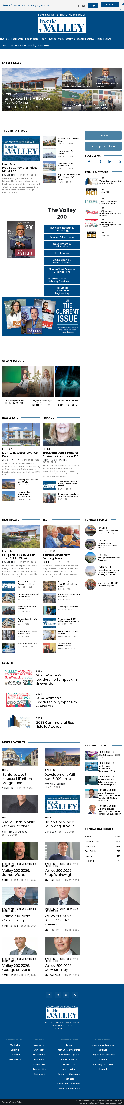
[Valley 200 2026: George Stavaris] (20, 946)
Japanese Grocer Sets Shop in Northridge (108, 531)
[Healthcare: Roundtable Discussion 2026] (91, 766)
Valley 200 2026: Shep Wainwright (59, 872)
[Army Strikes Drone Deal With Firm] (49, 598)
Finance (48, 417)
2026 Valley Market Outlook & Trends (108, 202)
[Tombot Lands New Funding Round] (61, 536)
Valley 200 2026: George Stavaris (16, 967)
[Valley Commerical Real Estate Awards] (91, 181)
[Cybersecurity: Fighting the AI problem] (67, 381)
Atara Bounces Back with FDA (27, 607)
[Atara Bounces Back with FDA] (9, 610)
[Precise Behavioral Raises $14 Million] (21, 148)
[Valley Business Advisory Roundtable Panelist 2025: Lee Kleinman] (91, 793)
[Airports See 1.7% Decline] (49, 153)
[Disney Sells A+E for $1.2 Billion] (49, 141)
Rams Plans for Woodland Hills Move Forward (107, 545)
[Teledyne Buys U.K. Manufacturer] (49, 648)
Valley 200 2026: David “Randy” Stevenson (58, 920)
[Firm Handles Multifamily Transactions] (9, 496)
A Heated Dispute (106, 585)
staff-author (10, 880)
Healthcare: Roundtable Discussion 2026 (106, 769)
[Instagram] (99, 162)
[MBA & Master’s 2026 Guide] (91, 755)
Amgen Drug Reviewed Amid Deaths (28, 595)
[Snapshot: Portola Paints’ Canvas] (107, 100)
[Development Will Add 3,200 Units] (9, 484)
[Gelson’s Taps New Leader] (77, 100)
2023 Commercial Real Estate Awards (55, 724)
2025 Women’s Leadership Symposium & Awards (110, 224)
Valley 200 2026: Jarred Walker (16, 872)
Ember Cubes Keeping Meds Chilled (28, 632)
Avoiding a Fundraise (68, 606)
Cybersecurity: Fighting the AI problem (67, 401)
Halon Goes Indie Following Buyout (59, 824)
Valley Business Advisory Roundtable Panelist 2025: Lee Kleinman (109, 796)
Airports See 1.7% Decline (65, 152)
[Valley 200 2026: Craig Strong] (20, 896)
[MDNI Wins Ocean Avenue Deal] (49, 166)
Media (5, 770)
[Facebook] (89, 162)
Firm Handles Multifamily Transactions (24, 494)
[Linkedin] (110, 162)
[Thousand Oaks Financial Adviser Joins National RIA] (61, 434)
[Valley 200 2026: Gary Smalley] (62, 946)
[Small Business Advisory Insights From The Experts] (91, 780)
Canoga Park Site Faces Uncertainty (109, 558)
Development (104, 567)
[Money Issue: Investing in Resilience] (41, 381)
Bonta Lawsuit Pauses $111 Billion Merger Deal (17, 778)
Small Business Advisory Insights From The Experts (107, 782)
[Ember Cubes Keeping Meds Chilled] (9, 635)
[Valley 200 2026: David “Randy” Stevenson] (62, 896)
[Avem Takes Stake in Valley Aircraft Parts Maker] (49, 485)
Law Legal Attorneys (109, 583)
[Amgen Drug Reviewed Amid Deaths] (9, 598)
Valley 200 (104, 192)
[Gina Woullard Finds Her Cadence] (107, 78)
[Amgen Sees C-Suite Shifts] (9, 623)
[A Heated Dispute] (90, 584)
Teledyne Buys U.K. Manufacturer (66, 644)
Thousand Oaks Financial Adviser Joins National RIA (60, 454)
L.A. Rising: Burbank (15, 400)
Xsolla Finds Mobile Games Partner (18, 824)
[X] (75, 995)
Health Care (11, 94)
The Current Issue (14, 130)
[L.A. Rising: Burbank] (15, 381)
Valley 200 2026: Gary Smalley (58, 967)
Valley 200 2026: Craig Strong (16, 918)
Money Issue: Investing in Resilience (41, 401)
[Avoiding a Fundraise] (49, 610)
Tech (46, 520)
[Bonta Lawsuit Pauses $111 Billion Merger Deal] (20, 757)
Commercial (104, 528)
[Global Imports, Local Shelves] (49, 635)
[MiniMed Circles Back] (9, 648)
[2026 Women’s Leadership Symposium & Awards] (91, 211)
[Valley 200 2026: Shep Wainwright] (62, 851)
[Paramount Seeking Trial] (77, 78)
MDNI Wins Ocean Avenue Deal (66, 164)
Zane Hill (47, 562)
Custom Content (97, 745)
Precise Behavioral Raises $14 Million (19, 169)
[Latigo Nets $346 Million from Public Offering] (32, 89)
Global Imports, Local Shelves (68, 632)
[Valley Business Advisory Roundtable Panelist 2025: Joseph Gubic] (91, 809)
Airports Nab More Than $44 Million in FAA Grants (69, 177)
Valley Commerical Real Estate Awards (110, 182)
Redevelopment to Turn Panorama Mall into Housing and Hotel (108, 572)
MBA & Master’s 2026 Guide (109, 756)
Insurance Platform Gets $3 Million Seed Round (67, 584)
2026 (101, 178)
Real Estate (10, 417)
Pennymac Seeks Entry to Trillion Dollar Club (68, 495)
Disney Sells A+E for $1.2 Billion (69, 139)
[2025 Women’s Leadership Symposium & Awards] (91, 223)
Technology (49, 551)
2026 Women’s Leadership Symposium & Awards (110, 213)
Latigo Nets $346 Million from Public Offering (18, 556)
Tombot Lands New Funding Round (56, 556)
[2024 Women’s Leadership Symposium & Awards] (19, 700)
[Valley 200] (91, 191)
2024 (39, 694)
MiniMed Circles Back (27, 643)
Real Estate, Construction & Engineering (19, 865)
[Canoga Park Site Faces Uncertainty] (90, 557)
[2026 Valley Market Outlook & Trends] (91, 201)
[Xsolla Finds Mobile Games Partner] (20, 804)
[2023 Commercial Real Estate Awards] (19, 722)
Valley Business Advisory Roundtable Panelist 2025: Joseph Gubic (109, 812)
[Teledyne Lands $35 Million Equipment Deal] (49, 623)
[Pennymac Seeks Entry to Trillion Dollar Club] (49, 498)
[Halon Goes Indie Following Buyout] (62, 804)
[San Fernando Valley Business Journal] (62, 23)
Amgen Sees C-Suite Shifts (27, 620)
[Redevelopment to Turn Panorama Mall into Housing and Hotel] (90, 571)
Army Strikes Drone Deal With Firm (69, 595)
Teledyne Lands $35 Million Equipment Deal (68, 620)
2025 (101, 220)
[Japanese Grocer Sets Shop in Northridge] (90, 530)
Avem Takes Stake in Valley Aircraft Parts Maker (67, 483)
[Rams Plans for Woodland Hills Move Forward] (90, 544)
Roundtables (107, 752)
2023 (39, 718)
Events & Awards (97, 171)
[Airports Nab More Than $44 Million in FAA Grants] (49, 178)
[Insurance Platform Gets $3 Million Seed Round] (49, 586)
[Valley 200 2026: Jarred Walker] (20, 851)
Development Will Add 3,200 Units (28, 481)
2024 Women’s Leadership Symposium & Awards (56, 702)
